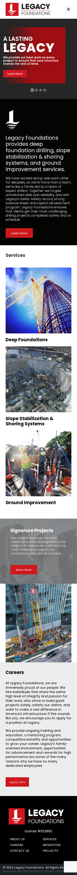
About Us (17, 839)
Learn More (15, 74)
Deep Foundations (27, 340)
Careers (16, 845)
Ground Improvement (31, 502)
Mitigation (51, 845)
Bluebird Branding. (58, 871)
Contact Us (19, 851)
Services (49, 839)
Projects (50, 851)
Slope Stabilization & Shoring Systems (29, 421)
